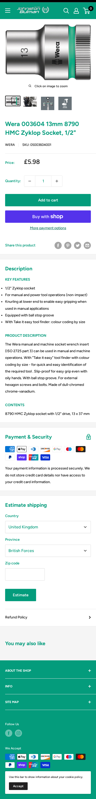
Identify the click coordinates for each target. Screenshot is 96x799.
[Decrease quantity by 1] (29, 181)
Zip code (12, 563)
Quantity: (13, 181)
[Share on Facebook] (58, 245)
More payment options (48, 228)
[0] (86, 11)
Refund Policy (16, 617)
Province (12, 539)
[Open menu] (7, 10)
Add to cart (48, 200)
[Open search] (66, 11)
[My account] (76, 11)
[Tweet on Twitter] (77, 245)
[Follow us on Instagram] (18, 733)
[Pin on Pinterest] (67, 245)
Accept (18, 786)
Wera (10, 145)
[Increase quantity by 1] (56, 181)
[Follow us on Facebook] (8, 733)
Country (12, 516)
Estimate (20, 595)
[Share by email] (87, 245)
